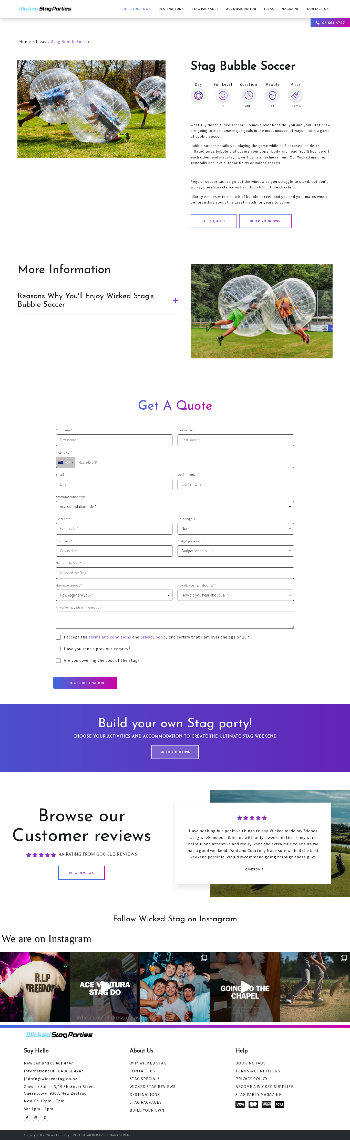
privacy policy (154, 637)
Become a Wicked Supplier (264, 1086)
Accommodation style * (71, 496)
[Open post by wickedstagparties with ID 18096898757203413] (175, 987)
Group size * (64, 541)
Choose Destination (85, 682)
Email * (61, 474)
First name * (64, 430)
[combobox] (65, 462)
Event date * (64, 518)
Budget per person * (191, 541)
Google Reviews (116, 855)
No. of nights (186, 518)
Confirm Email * (189, 474)
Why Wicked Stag (148, 1063)
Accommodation (241, 9)
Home (25, 41)
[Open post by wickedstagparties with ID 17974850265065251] (245, 987)
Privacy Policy (251, 1078)
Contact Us (142, 1070)
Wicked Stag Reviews (153, 1086)
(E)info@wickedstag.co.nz (50, 1078)
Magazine (290, 9)
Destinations (171, 9)
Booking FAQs (250, 1063)
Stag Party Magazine (258, 1094)
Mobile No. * (64, 452)
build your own (265, 221)
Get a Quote (213, 221)
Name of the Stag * (68, 563)
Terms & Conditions (257, 1070)
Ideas (269, 9)
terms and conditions (110, 637)
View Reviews (81, 872)
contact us (318, 9)
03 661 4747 (333, 22)
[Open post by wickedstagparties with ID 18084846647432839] (315, 987)
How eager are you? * (70, 585)
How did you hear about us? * (197, 585)
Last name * (186, 430)
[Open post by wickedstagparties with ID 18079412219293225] (105, 987)
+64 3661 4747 (53, 1070)
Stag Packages (205, 9)
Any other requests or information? (79, 607)
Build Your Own (136, 9)
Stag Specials (145, 1078)
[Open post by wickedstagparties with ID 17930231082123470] (35, 987)
